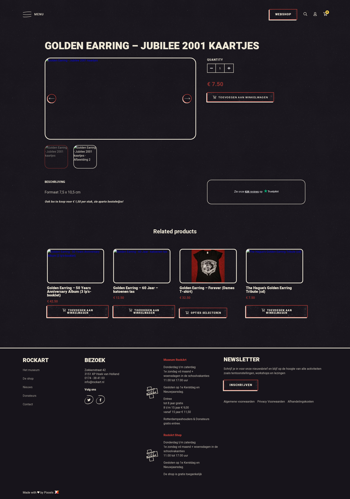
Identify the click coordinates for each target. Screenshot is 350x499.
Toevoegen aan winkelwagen (243, 97)
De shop (28, 378)
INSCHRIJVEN (241, 385)
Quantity (215, 60)
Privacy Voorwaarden (271, 401)
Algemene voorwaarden (239, 401)
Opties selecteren (206, 313)
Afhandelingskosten (301, 401)
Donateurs (29, 396)
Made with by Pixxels (38, 492)
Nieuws (27, 387)
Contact (28, 404)
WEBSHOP (283, 14)
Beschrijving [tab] (55, 182)
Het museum (31, 370)
